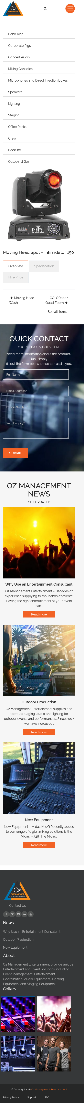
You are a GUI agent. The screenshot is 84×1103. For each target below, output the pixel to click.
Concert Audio (19, 57)
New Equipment (39, 820)
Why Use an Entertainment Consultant (39, 584)
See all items (57, 312)
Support (31, 1097)
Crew (12, 138)
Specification (44, 266)
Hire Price (15, 277)
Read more (39, 614)
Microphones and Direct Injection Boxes (38, 80)
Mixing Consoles (20, 69)
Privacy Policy (11, 1097)
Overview (15, 266)
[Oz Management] (13, 8)
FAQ (46, 1097)
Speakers (15, 92)
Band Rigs (15, 34)
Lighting (14, 104)
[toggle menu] (70, 8)
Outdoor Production (39, 702)
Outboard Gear (19, 162)
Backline (14, 150)
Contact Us (17, 906)
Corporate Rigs (19, 46)
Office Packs (17, 127)
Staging (14, 115)
